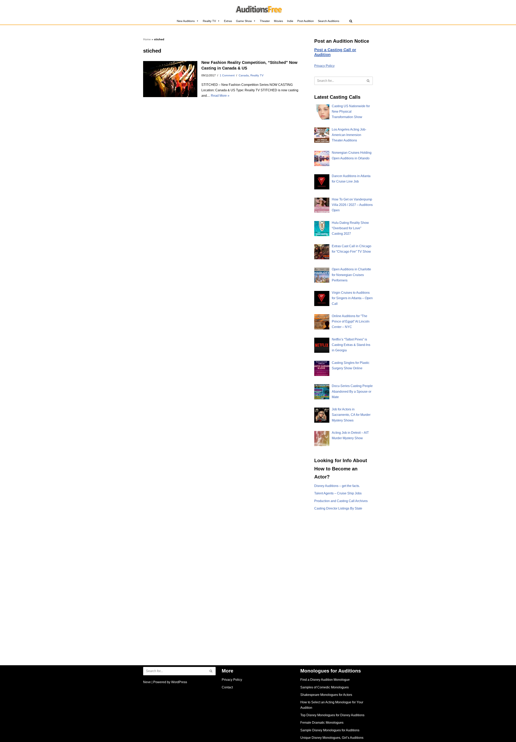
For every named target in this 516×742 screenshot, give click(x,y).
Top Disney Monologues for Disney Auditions (332, 715)
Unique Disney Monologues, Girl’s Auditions (331, 737)
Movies (278, 21)
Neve (147, 682)
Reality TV (209, 21)
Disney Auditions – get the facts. (337, 486)
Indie (290, 21)
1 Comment (227, 75)
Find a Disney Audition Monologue (325, 679)
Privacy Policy (324, 65)
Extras (228, 21)
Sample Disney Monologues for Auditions (329, 730)
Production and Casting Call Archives (341, 501)
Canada (244, 75)
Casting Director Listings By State (338, 508)
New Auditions (186, 21)
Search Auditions (328, 21)
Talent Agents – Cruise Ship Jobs (338, 493)
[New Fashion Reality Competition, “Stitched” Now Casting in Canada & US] (170, 79)
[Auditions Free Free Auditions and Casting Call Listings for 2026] (258, 9)
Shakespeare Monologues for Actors (326, 694)
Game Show (244, 21)
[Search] (350, 21)
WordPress (179, 682)
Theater (265, 21)
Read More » (220, 95)
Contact (227, 687)
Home (147, 39)
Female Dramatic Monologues (321, 722)
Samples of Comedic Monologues (324, 687)
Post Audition (305, 21)
